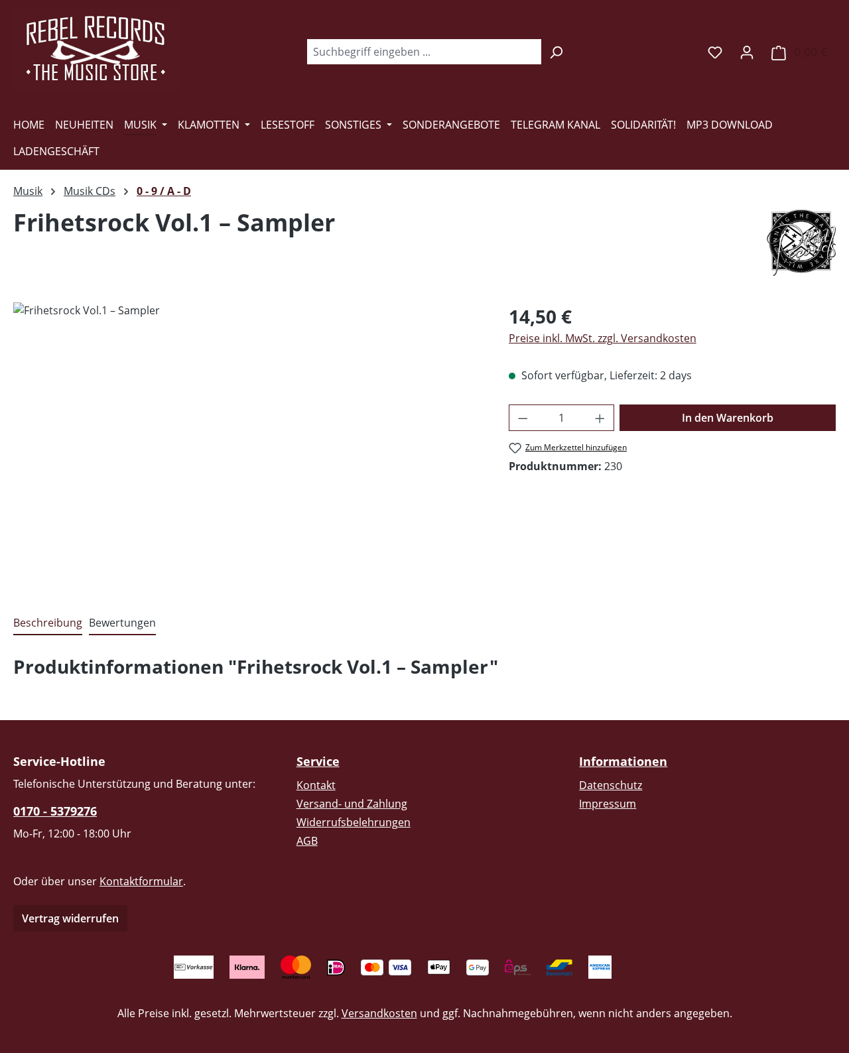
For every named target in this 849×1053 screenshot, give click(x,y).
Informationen (623, 761)
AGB (307, 841)
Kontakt (316, 785)
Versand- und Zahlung (351, 803)
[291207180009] (247, 445)
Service (318, 761)
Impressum (607, 803)
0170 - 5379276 (55, 811)
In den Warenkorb (727, 417)
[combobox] (423, 51)
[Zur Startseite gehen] (96, 49)
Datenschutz (610, 785)
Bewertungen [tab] (122, 622)
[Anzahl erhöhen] (600, 417)
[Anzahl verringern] (523, 417)
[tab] (47, 623)
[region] (247, 445)
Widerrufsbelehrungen (353, 822)
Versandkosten (379, 1013)
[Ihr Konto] (747, 51)
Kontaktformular (141, 881)
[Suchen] (556, 51)
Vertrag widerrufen (70, 918)
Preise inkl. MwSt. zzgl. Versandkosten (602, 338)
